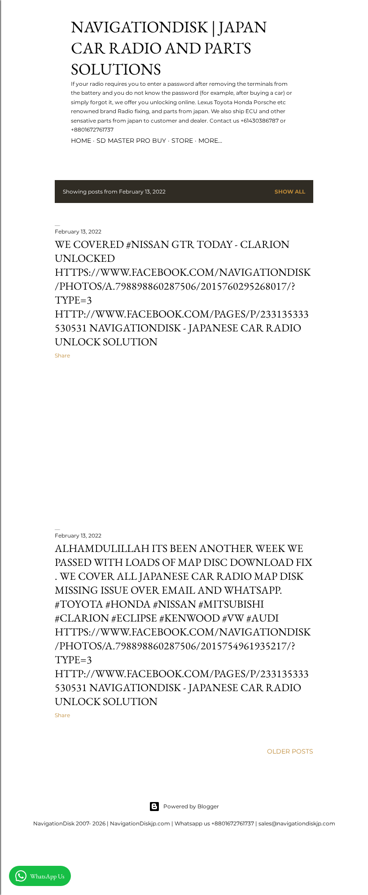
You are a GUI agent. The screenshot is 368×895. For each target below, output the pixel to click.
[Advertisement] (184, 444)
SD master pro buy (131, 141)
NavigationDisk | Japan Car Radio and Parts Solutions (169, 47)
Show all (290, 191)
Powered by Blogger (191, 806)
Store (182, 141)
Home (81, 141)
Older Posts (290, 751)
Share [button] (62, 355)
